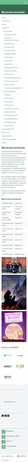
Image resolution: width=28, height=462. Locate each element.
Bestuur (4, 24)
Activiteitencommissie (10, 35)
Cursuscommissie (9, 47)
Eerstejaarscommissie (10, 54)
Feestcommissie (8, 57)
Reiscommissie (8, 102)
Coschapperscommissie (11, 119)
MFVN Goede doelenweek (9, 139)
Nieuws (4, 17)
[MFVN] (3, 2)
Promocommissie (9, 98)
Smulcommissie (8, 125)
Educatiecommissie (9, 50)
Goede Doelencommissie (11, 67)
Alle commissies (7, 31)
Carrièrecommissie (9, 43)
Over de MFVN (6, 21)
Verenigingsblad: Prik (8, 129)
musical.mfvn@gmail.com (9, 187)
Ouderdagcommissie (10, 91)
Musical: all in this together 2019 (14, 88)
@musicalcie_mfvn (18, 172)
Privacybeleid (5, 460)
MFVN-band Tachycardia (11, 81)
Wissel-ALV (9, 441)
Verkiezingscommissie (10, 122)
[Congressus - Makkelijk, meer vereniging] (21, 456)
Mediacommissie (9, 74)
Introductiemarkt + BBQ (12, 436)
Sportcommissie (8, 105)
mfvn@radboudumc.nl (10, 402)
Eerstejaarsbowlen (11, 446)
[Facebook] (3, 416)
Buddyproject (10, 431)
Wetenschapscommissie (11, 115)
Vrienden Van (5, 132)
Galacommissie (8, 64)
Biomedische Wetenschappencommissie (11, 39)
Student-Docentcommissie (11, 108)
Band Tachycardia (7, 136)
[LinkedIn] (5, 416)
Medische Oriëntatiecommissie (12, 78)
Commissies (5, 28)
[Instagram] (8, 416)
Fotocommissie (8, 61)
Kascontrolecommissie (10, 71)
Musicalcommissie (9, 84)
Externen (4, 143)
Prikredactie (7, 95)
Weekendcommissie (9, 112)
